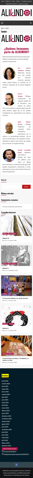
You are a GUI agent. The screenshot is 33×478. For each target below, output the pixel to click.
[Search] (31, 23)
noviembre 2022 (7, 429)
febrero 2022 (6, 443)
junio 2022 (5, 435)
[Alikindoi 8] (16, 315)
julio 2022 (5, 432)
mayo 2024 (5, 402)
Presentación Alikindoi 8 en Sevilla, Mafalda (15, 298)
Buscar (3, 180)
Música (18, 1)
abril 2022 (5, 440)
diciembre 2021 (6, 445)
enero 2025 (5, 391)
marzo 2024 (5, 408)
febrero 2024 (6, 410)
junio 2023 (5, 427)
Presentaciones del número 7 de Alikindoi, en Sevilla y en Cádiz (15, 359)
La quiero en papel (23, 3)
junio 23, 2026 (13, 240)
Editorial (8, 1)
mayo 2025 (5, 389)
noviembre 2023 (7, 418)
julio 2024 (5, 397)
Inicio (2, 1)
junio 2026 (5, 381)
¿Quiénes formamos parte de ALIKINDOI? (16, 454)
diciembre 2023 (6, 416)
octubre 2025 (6, 383)
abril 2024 (5, 405)
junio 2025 (5, 386)
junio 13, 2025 (13, 300)
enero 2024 (5, 413)
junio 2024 (5, 400)
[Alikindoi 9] (16, 255)
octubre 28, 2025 (14, 270)
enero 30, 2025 (13, 362)
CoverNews (16, 475)
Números (5, 233)
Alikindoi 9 (5, 268)
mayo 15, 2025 (13, 330)
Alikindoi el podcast (11, 3)
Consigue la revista (26, 1)
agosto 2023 (5, 424)
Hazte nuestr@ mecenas (9, 448)
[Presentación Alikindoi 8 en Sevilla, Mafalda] (16, 285)
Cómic (13, 1)
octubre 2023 (6, 421)
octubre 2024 (6, 394)
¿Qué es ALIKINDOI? (10, 451)
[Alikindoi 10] (16, 225)
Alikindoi (6, 240)
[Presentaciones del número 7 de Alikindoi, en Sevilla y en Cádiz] (16, 345)
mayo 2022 (5, 437)
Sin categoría (12, 233)
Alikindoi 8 (5, 328)
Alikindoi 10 (5, 238)
